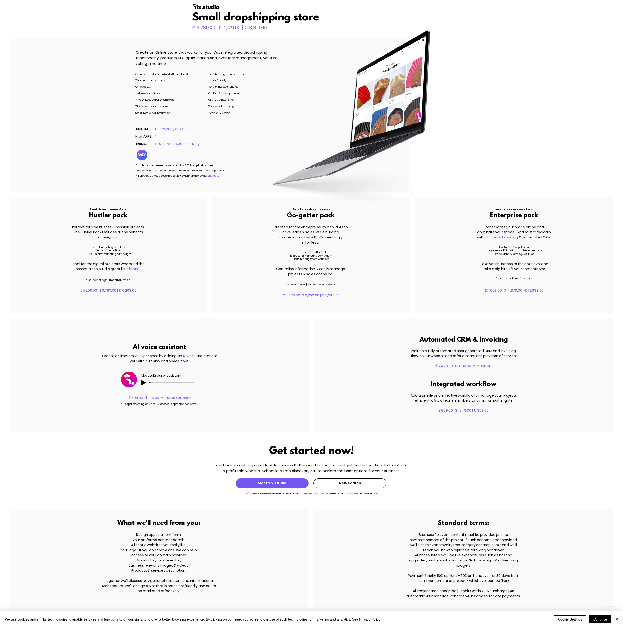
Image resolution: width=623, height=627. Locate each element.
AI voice (189, 355)
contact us (212, 176)
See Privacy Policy (366, 619)
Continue (600, 619)
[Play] (143, 382)
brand (134, 268)
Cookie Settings (570, 619)
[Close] (617, 619)
